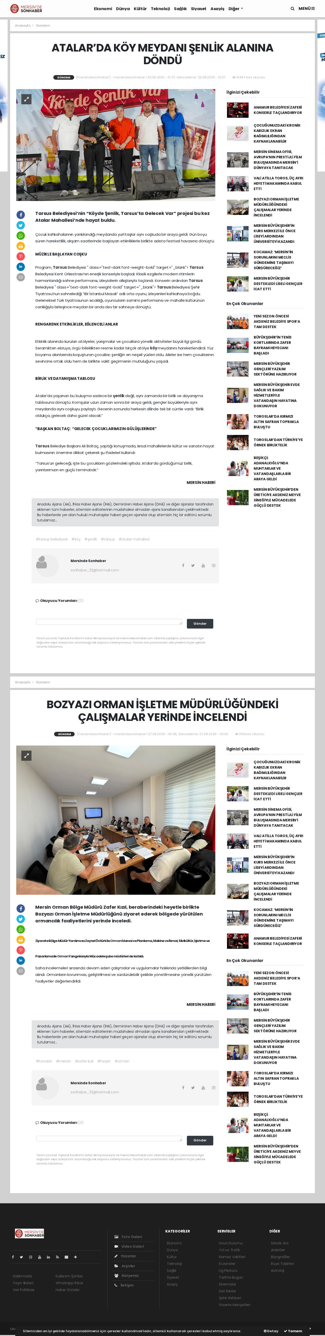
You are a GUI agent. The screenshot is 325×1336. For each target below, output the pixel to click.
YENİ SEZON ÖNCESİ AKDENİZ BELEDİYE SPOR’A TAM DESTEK (277, 321)
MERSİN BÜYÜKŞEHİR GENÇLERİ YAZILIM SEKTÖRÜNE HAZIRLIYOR (275, 369)
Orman (116, 940)
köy (154, 348)
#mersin (63, 1061)
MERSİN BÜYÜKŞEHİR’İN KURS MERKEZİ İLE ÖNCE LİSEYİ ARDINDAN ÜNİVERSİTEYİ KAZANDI (275, 233)
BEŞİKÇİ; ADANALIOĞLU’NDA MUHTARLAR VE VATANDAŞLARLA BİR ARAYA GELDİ (272, 468)
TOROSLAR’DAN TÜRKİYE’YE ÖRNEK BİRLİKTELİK (278, 442)
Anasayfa (23, 25)
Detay (272, 1331)
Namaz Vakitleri (232, 1256)
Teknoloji (160, 9)
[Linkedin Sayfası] (50, 1257)
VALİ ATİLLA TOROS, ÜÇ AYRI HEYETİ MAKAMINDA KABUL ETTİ (278, 183)
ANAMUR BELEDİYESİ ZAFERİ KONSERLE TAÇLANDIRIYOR (278, 110)
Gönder (200, 623)
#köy (75, 539)
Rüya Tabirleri (282, 1263)
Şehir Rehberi (230, 1297)
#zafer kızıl (84, 1061)
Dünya (123, 9)
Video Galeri (132, 1246)
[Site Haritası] (68, 1257)
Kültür (140, 9)
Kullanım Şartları (69, 1276)
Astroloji (277, 1270)
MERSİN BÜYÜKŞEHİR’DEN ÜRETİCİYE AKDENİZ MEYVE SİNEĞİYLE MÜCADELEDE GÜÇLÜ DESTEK (277, 497)
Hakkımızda (22, 1276)
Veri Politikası (23, 1289)
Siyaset (198, 9)
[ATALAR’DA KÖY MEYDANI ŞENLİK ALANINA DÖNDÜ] (115, 144)
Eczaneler (227, 1263)
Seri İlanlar (227, 1291)
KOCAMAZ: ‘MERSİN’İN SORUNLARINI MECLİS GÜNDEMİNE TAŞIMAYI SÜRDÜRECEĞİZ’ (274, 259)
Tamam (294, 1331)
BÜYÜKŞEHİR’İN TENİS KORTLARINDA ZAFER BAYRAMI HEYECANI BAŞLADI (272, 345)
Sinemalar (227, 1284)
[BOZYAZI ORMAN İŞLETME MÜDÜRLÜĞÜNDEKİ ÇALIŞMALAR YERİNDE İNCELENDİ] (115, 819)
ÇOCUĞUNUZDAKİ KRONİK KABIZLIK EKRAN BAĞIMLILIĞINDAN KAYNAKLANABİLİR (277, 133)
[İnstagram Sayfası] (32, 1257)
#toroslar (44, 1061)
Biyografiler (280, 1256)
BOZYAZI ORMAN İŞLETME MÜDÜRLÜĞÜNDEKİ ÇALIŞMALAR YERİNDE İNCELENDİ (276, 207)
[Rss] (59, 1257)
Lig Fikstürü (228, 1270)
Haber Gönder (68, 1289)
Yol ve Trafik (229, 1250)
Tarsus (60, 267)
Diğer (234, 9)
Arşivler (128, 1266)
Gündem (43, 25)
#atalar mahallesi (134, 539)
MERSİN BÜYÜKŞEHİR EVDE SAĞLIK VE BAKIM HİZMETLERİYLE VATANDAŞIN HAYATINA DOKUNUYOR (277, 395)
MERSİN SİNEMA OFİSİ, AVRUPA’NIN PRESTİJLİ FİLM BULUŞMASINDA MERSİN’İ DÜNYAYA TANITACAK (278, 159)
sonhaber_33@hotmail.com (95, 570)
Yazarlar (128, 1256)
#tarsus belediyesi (52, 539)
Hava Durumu (231, 1243)
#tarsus (108, 539)
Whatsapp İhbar (69, 1283)
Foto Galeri (131, 1236)
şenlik (119, 395)
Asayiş (217, 9)
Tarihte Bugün (231, 1277)
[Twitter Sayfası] (23, 1257)
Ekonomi (103, 9)
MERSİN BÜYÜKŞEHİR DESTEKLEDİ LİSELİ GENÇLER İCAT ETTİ (278, 284)
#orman (122, 1061)
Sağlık (180, 9)
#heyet (104, 1061)
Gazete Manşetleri (234, 1304)
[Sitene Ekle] (77, 1257)
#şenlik (90, 539)
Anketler (278, 1250)
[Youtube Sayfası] (41, 1257)
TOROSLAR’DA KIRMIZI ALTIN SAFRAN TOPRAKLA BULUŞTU (276, 422)
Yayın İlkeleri (23, 1283)
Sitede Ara (279, 1243)
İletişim (127, 1285)
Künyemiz (130, 1275)
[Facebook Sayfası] (15, 1257)
